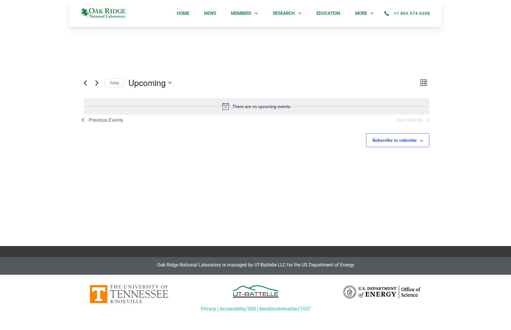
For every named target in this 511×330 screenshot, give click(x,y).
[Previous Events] (85, 82)
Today (114, 82)
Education (328, 13)
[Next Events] (96, 82)
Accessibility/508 (238, 309)
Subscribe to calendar (394, 140)
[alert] (256, 106)
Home (183, 13)
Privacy (208, 309)
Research (284, 13)
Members (241, 13)
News (210, 13)
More (361, 13)
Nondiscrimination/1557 (285, 309)
